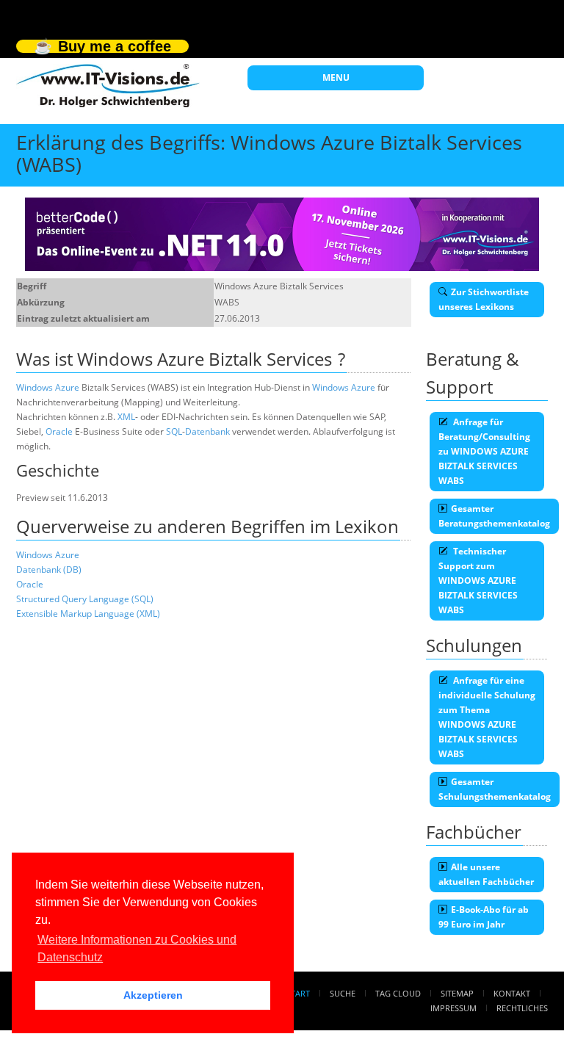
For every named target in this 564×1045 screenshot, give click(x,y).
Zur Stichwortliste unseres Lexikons (483, 299)
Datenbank (207, 431)
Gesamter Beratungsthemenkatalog (494, 515)
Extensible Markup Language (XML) (88, 613)
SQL (174, 431)
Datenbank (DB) (49, 569)
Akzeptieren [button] (153, 995)
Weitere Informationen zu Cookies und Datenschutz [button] (136, 948)
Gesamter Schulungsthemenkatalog (494, 789)
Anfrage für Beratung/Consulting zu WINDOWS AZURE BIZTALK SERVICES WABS (484, 451)
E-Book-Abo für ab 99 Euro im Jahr (483, 916)
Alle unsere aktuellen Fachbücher (486, 874)
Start (298, 993)
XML (126, 417)
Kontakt (512, 993)
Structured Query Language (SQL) (84, 599)
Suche (342, 993)
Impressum (453, 1007)
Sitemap (457, 993)
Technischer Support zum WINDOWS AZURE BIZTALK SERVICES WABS (478, 580)
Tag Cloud (398, 993)
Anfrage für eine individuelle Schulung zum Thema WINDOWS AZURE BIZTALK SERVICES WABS (486, 717)
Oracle (59, 431)
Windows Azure (47, 387)
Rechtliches (522, 1007)
